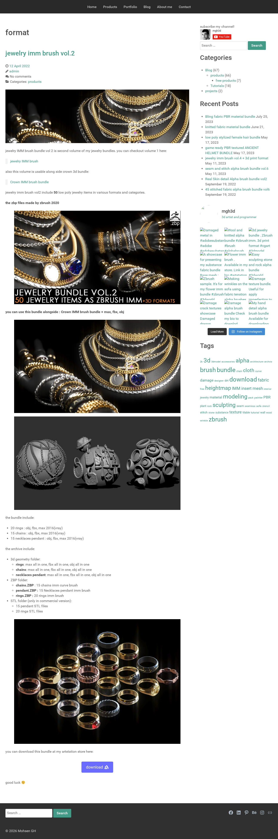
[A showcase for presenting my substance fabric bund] (212, 264)
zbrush (218, 419)
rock (209, 406)
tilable (246, 412)
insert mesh (252, 388)
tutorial (255, 412)
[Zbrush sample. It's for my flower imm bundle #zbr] (212, 288)
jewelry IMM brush (24, 161)
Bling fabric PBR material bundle (230, 116)
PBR (266, 397)
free (202, 389)
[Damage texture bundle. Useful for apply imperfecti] (261, 288)
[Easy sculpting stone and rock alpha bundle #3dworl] (261, 264)
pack (250, 397)
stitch (204, 412)
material (216, 397)
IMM (236, 388)
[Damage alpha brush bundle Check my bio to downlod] (236, 312)
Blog (208, 70)
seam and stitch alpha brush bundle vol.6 (236, 168)
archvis (268, 361)
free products (226, 80)
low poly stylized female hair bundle (232, 137)
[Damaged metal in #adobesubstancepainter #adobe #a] (212, 239)
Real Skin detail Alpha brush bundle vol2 (236, 179)
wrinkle (204, 420)
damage (206, 380)
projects (211, 91)
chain (239, 371)
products (217, 75)
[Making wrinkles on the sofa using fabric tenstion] (236, 288)
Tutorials (217, 86)
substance (221, 412)
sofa (258, 406)
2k (201, 361)
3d (207, 360)
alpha (242, 360)
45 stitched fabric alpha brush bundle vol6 (237, 189)
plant (203, 406)
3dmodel (216, 361)
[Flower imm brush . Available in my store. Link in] (236, 264)
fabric (263, 380)
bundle (226, 370)
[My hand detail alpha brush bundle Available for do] (261, 312)
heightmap (218, 388)
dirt (226, 380)
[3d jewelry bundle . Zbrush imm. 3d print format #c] (261, 239)
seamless (250, 406)
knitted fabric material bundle (227, 127)
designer (219, 380)
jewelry (204, 397)
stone (211, 412)
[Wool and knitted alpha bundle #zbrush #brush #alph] (236, 239)
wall (262, 412)
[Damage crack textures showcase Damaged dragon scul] (212, 312)
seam (240, 406)
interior (267, 389)
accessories (228, 361)
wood (269, 412)
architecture (256, 361)
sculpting (224, 405)
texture (235, 412)
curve (258, 371)
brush (208, 370)
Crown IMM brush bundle (29, 182)
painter (258, 397)
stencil (266, 406)
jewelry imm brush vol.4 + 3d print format (236, 158)
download (94, 767)
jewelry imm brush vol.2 (40, 53)
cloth (248, 370)
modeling (235, 396)
